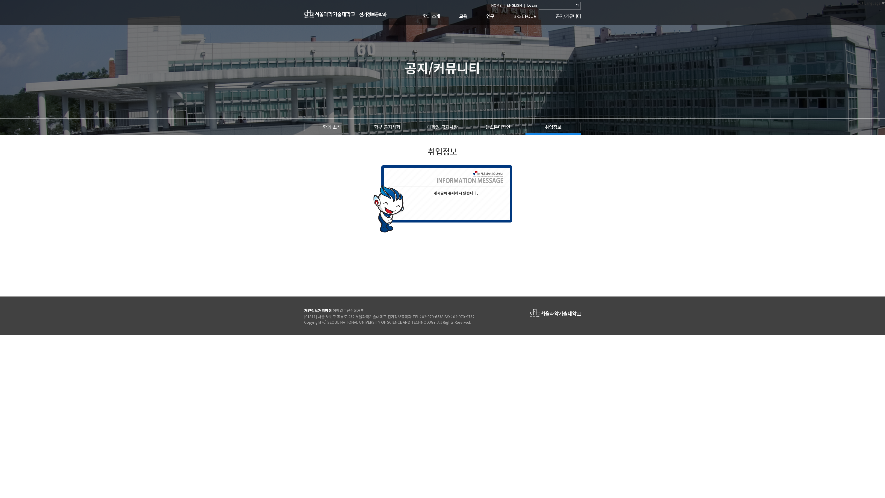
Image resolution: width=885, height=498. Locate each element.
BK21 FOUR (524, 16)
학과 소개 (431, 16)
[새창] (329, 13)
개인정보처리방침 (318, 310)
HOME (496, 5)
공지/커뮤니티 (568, 16)
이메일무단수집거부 (348, 310)
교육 (463, 16)
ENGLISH (514, 5)
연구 (490, 16)
